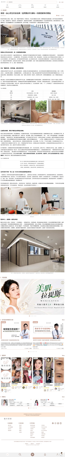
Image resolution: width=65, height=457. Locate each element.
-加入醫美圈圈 (10, 427)
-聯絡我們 (9, 430)
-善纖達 (42, 432)
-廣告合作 (9, 428)
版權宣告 (26, 443)
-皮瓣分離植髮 (32, 437)
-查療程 (20, 428)
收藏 (58, 15)
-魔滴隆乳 (42, 437)
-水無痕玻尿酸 (32, 427)
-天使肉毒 (42, 425)
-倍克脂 (31, 430)
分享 (63, 15)
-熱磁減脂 (42, 435)
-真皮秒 (31, 435)
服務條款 (32, 443)
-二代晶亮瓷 (43, 428)
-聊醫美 (20, 427)
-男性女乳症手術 (44, 427)
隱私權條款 (38, 443)
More (63, 319)
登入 (60, 2)
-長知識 (20, 432)
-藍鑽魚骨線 (32, 432)
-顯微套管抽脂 (32, 425)
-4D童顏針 (32, 428)
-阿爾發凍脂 (43, 433)
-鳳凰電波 (31, 433)
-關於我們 (9, 425)
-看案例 (20, 425)
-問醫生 (20, 430)
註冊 (62, 2)
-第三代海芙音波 (44, 430)
